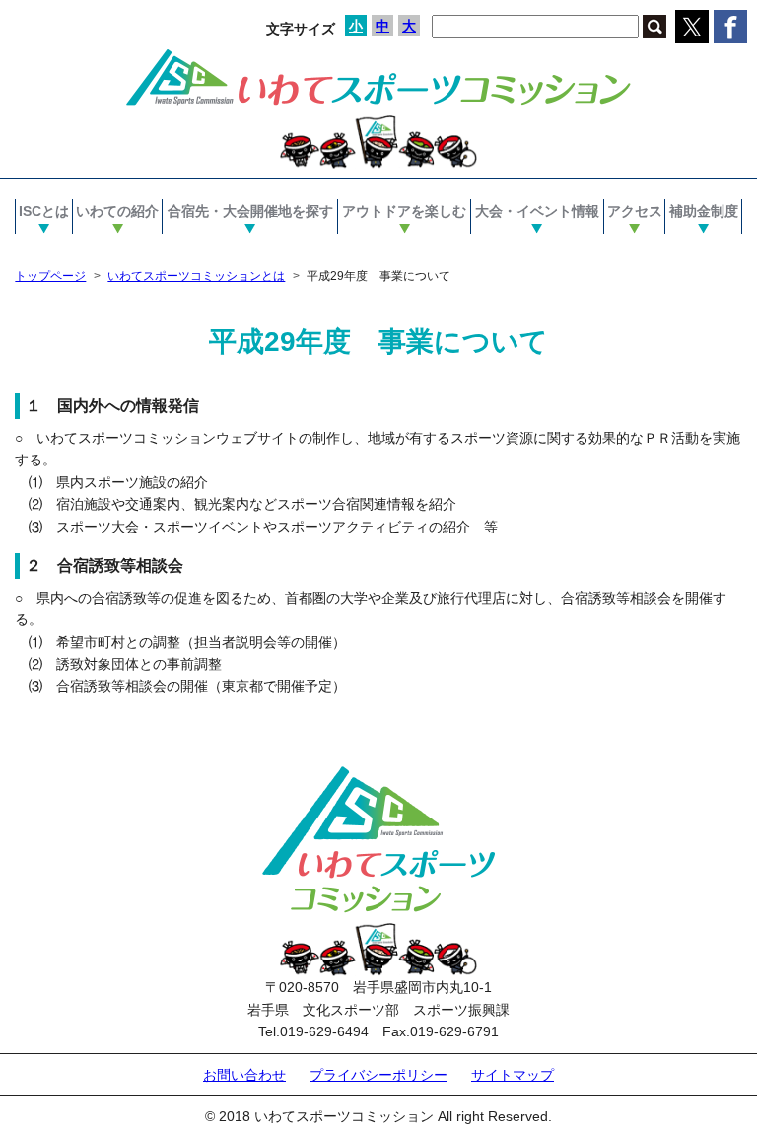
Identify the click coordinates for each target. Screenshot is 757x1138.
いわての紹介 (117, 211)
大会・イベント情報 (537, 211)
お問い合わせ (244, 1075)
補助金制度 (703, 211)
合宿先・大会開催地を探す (250, 211)
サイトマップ (512, 1075)
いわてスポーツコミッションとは (196, 276)
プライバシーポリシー (378, 1075)
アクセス (634, 211)
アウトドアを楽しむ (404, 211)
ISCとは (44, 211)
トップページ (50, 276)
